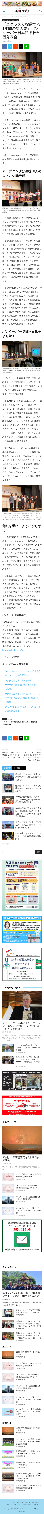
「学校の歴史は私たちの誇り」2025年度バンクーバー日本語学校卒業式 (27, 800)
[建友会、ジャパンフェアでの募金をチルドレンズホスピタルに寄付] (8, 788)
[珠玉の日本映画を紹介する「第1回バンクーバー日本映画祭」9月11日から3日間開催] (8, 1476)
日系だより (23, 16)
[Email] (21, 46)
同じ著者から (19, 768)
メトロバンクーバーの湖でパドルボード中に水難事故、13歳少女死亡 (28, 1210)
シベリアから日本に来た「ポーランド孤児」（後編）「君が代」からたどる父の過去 (21, 1026)
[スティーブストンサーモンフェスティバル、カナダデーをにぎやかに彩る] (8, 825)
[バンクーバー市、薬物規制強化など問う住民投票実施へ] (8, 1200)
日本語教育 (34, 722)
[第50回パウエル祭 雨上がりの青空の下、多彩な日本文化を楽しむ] (8, 777)
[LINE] (26, 46)
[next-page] (7, 844)
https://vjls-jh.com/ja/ (13, 650)
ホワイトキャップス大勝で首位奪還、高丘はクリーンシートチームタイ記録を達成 (28, 1441)
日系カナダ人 (7, 725)
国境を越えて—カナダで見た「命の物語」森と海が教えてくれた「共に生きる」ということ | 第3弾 (28, 1323)
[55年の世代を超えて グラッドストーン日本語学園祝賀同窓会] (8, 836)
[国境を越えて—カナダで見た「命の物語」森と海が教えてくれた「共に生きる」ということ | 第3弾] (8, 1324)
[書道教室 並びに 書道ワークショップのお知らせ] (8, 1465)
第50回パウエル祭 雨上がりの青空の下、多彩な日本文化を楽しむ (28, 777)
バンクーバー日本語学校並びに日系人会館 (15, 722)
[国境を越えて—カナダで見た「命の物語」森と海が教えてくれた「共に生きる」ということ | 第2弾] (8, 1336)
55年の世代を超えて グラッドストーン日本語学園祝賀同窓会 (28, 836)
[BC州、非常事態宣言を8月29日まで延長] (22, 1140)
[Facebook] (4, 46)
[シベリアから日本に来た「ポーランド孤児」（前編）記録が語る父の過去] (8, 1048)
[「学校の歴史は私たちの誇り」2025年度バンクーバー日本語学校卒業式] (8, 800)
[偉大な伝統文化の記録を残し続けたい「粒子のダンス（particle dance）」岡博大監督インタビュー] (8, 1060)
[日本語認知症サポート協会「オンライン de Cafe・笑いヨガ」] (8, 1454)
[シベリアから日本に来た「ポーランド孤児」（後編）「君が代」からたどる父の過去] (22, 1005)
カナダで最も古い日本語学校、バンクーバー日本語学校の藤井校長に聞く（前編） (23, 684)
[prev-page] (3, 844)
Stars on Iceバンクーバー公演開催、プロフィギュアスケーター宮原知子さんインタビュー (32, 756)
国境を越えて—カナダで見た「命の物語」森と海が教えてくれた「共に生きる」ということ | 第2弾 (28, 1335)
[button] (4, 11)
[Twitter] (10, 46)
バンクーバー (12, 719)
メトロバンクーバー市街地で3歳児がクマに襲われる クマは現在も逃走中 (29, 1411)
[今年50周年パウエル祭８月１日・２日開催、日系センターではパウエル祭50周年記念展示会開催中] (8, 811)
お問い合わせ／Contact (30, 1505)
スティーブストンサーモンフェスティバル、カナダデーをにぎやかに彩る (28, 825)
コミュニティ (13, 16)
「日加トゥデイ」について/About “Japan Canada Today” (21, 1502)
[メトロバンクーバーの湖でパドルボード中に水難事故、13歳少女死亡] (8, 1211)
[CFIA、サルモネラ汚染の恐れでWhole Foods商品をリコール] (8, 1188)
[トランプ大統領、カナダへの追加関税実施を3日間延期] (8, 1177)
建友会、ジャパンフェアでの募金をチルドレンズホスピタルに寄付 (28, 788)
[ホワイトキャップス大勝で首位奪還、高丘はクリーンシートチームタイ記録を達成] (8, 1442)
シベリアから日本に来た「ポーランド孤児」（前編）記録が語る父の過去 (28, 1047)
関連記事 (7, 768)
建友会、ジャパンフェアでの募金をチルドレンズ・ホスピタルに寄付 (12, 754)
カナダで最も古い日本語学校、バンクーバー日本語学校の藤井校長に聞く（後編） (23, 697)
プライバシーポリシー (13, 1505)
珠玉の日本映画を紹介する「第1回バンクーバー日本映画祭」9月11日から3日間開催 (29, 1476)
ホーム (4, 16)
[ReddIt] (15, 46)
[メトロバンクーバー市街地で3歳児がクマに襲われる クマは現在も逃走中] (8, 1412)
